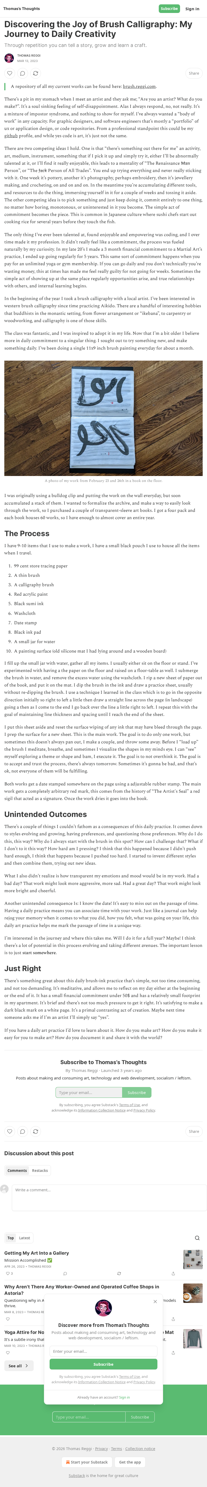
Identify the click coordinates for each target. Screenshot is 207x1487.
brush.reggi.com (139, 86)
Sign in (192, 8)
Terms (116, 1448)
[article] (103, 1263)
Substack (77, 1475)
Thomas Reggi (28, 55)
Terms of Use (129, 1376)
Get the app (130, 1462)
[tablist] (27, 1170)
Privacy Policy (144, 1381)
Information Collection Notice (102, 1381)
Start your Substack (89, 1462)
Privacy (101, 1448)
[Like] (9, 73)
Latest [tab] (24, 1238)
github (11, 135)
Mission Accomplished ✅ (28, 1260)
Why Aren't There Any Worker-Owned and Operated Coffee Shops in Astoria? (81, 1290)
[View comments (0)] (22, 73)
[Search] (197, 1238)
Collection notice (140, 1448)
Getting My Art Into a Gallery (36, 1253)
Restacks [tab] (40, 1170)
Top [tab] (11, 1238)
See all (15, 1365)
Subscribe (169, 8)
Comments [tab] (17, 1170)
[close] (155, 1301)
